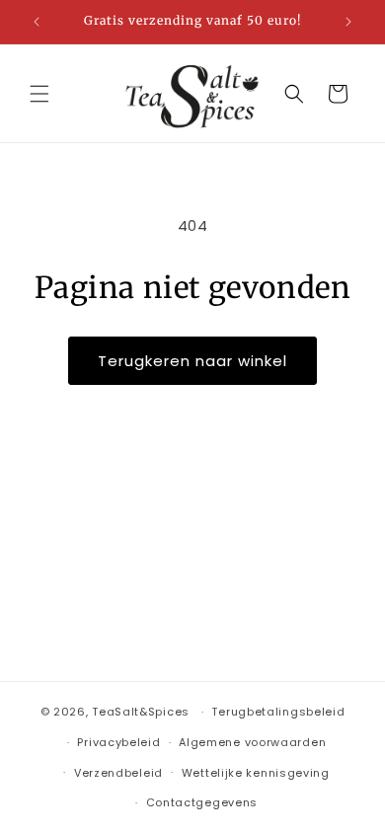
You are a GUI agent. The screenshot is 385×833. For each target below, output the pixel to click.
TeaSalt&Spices (141, 711)
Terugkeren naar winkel (192, 360)
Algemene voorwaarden (252, 742)
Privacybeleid (118, 742)
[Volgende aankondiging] (348, 21)
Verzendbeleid (118, 773)
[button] (39, 93)
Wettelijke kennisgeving (256, 773)
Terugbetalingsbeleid (278, 711)
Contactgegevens (202, 802)
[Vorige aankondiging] (36, 21)
